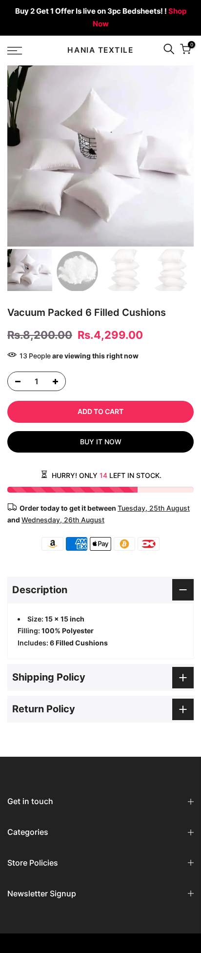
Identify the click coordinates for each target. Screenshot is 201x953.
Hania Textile (100, 50)
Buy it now (100, 441)
